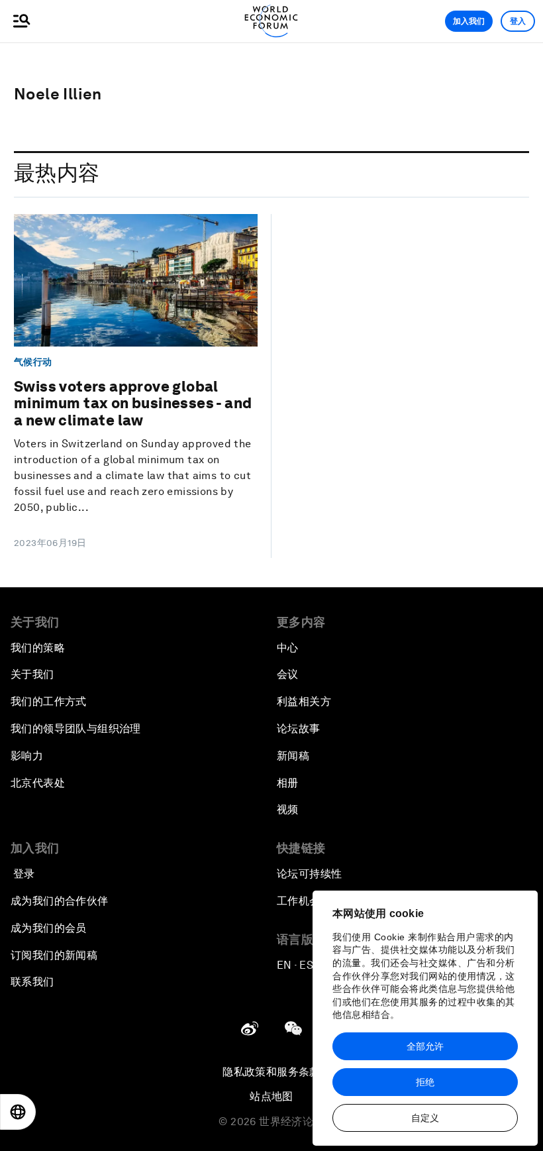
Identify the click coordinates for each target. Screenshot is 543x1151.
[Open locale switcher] (18, 1112)
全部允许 (425, 1046)
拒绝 (425, 1082)
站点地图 (271, 1096)
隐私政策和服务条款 (271, 1072)
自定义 (425, 1118)
